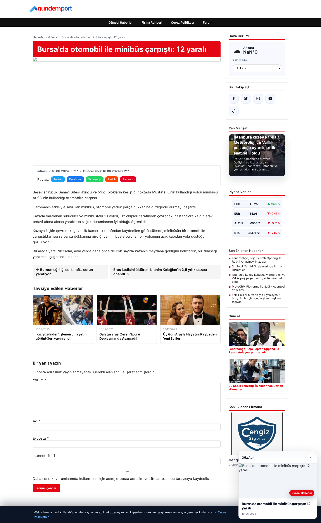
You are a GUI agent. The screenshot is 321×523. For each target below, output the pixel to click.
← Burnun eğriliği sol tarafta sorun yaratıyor (64, 271)
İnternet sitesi (44, 455)
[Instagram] (258, 99)
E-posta (41, 438)
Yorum (39, 380)
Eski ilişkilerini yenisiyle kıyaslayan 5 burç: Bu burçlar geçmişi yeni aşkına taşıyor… (256, 298)
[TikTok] (234, 111)
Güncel (53, 37)
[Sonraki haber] (278, 141)
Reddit (112, 179)
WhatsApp (94, 179)
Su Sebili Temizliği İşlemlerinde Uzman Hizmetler (257, 268)
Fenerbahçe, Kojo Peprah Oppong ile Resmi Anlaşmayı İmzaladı (257, 259)
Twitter (58, 179)
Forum (207, 22)
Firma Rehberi (152, 22)
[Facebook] (234, 99)
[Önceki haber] (269, 141)
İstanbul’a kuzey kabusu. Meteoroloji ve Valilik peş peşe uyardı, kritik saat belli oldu (258, 278)
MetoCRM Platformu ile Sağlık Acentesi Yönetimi (258, 288)
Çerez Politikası (182, 22)
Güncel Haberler (121, 22)
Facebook (75, 179)
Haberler (39, 37)
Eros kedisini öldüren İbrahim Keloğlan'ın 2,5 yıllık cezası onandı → (160, 271)
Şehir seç (240, 59)
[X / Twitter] (246, 99)
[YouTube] (270, 99)
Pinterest (128, 179)
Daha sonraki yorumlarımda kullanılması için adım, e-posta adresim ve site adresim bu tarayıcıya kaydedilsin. (122, 478)
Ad (36, 421)
